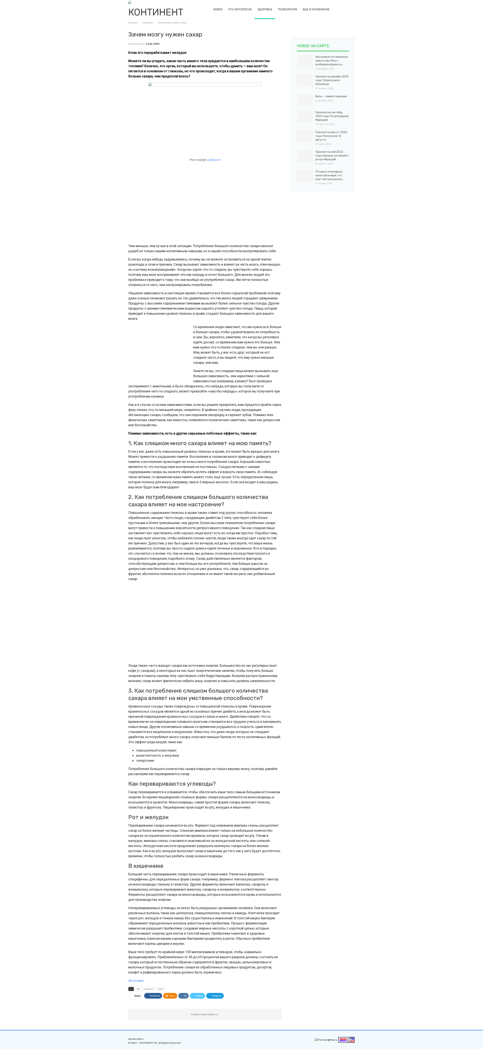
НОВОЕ (217, 9)
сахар (160, 989)
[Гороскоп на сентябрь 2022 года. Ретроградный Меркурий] (305, 117)
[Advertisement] (205, 202)
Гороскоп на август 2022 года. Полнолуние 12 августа (331, 136)
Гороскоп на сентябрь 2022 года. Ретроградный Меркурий (331, 116)
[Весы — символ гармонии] (305, 101)
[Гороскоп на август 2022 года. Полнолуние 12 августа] (305, 136)
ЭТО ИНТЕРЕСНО (240, 9)
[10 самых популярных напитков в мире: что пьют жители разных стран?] (305, 176)
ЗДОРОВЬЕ (264, 9)
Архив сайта (135, 1038)
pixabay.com (213, 159)
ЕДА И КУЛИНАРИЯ (316, 9)
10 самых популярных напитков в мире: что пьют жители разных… (329, 175)
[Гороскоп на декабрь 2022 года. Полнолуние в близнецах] (305, 81)
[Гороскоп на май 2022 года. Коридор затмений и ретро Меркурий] (305, 156)
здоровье (148, 989)
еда (138, 989)
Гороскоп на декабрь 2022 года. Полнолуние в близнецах (332, 80)
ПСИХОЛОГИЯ (287, 9)
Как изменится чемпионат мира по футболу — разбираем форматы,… (332, 60)
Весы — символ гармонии (331, 96)
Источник (136, 981)
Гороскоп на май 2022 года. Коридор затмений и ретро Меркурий (331, 155)
